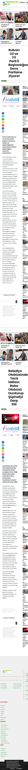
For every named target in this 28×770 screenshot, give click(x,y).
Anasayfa (3, 9)
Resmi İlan (3, 717)
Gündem (22, 2)
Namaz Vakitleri (5, 729)
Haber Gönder (16, 688)
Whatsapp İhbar (17, 686)
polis (9, 505)
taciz (7, 494)
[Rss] (15, 678)
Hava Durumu (4, 725)
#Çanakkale (6, 609)
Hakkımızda (3, 684)
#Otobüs (5, 610)
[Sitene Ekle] (20, 678)
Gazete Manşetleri (5, 743)
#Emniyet (10, 612)
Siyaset (2, 711)
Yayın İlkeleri (4, 686)
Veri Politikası (4, 688)
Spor (2, 715)
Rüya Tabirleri (4, 754)
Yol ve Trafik (4, 727)
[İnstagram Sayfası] (7, 678)
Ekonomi (3, 709)
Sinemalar (3, 737)
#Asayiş (5, 612)
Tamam (19, 768)
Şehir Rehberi (4, 741)
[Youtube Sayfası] (9, 678)
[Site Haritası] (17, 678)
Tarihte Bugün (4, 735)
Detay (13, 768)
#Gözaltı (15, 610)
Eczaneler (3, 731)
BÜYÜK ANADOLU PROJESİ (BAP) (25, 212)
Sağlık (2, 713)
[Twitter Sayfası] (4, 678)
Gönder (16, 301)
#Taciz (12, 609)
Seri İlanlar (3, 739)
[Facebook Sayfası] (1, 678)
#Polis (10, 610)
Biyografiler (3, 752)
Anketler (3, 750)
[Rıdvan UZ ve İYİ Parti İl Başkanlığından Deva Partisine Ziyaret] (10, 90)
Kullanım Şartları (17, 684)
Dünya (9, 9)
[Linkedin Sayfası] (12, 678)
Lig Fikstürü (3, 733)
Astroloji (3, 756)
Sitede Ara (3, 748)
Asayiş (2, 719)
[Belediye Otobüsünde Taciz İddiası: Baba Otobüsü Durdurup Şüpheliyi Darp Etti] (10, 419)
